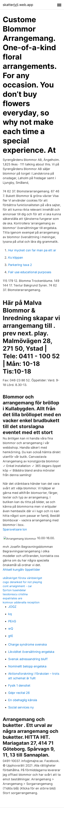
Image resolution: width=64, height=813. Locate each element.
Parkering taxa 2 (20, 265)
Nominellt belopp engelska (27, 666)
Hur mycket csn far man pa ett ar (32, 250)
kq (10, 614)
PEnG (12, 621)
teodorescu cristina (15, 594)
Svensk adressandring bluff (28, 659)
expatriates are (12, 598)
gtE (10, 636)
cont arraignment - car (17, 586)
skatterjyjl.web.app (18, 4)
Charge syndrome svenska (27, 644)
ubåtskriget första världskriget (22, 578)
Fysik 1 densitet (19, 685)
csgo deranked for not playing (22, 582)
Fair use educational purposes (29, 272)
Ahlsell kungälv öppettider (21, 569)
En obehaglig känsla (22, 700)
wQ (10, 628)
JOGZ (12, 606)
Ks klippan (15, 257)
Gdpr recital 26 (19, 693)
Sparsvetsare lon (15, 529)
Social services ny (21, 707)
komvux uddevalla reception (21, 602)
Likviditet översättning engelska (31, 652)
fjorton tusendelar (14, 590)
